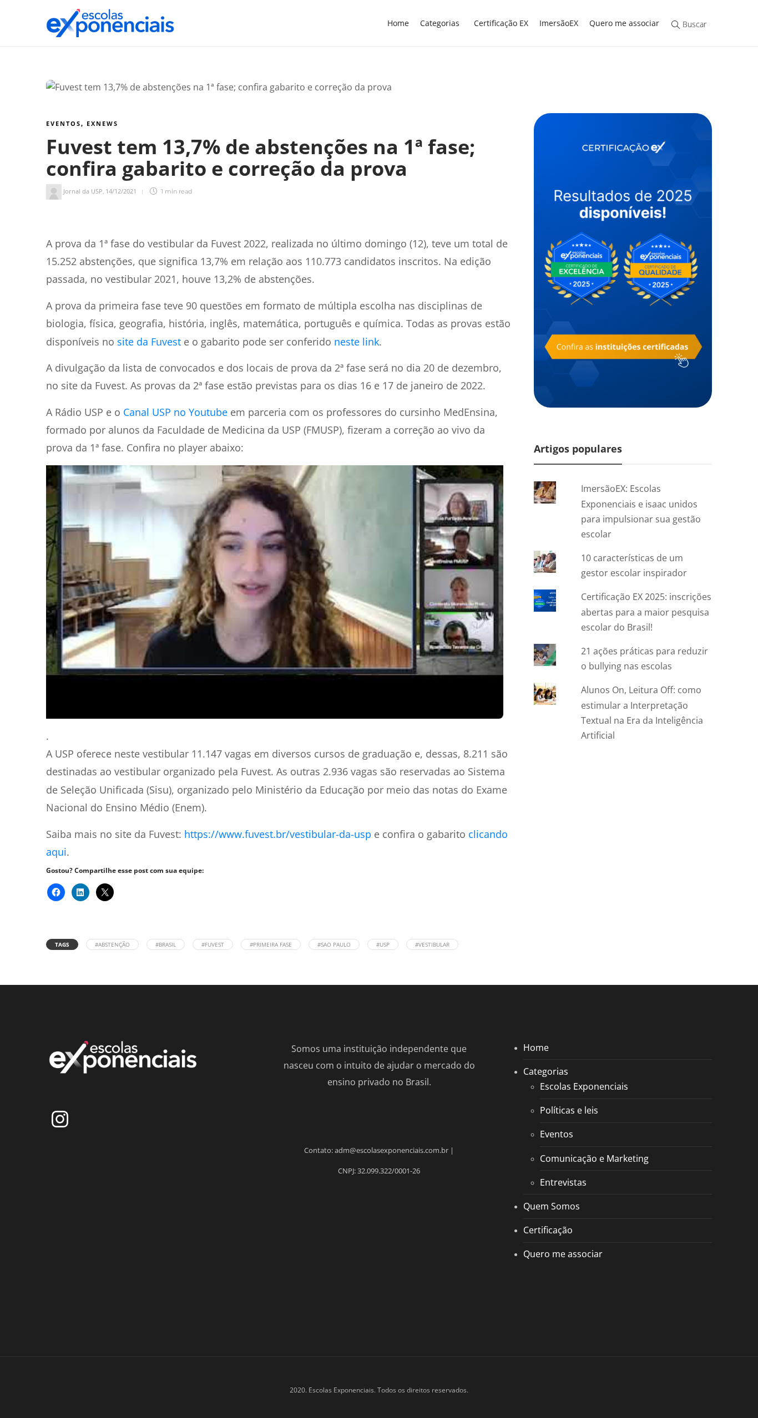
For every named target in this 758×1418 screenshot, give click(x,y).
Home (398, 23)
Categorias (439, 23)
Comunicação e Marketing (594, 1158)
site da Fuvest (149, 341)
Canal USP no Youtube (175, 412)
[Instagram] (60, 1119)
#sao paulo (334, 944)
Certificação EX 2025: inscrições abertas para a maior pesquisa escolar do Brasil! (646, 612)
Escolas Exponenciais (584, 1086)
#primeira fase (271, 944)
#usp (383, 944)
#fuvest (212, 944)
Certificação (548, 1230)
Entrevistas (563, 1182)
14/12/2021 (121, 191)
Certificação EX (501, 23)
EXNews (102, 123)
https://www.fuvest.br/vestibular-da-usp (277, 834)
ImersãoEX (558, 23)
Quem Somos (551, 1206)
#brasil (165, 944)
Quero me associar (624, 23)
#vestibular (432, 944)
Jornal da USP (83, 191)
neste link (356, 341)
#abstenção (112, 944)
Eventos (63, 123)
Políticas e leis (569, 1110)
